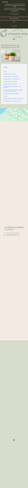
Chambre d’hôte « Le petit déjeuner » (12, 79)
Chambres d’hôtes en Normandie (11, 93)
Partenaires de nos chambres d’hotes (12, 101)
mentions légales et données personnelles (13, 98)
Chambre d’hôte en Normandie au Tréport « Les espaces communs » (13, 90)
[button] (14, 39)
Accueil (5, 71)
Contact (5, 96)
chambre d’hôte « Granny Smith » (11, 76)
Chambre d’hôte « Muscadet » (10, 81)
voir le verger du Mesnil (11, 234)
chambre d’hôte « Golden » (10, 74)
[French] (7, 1)
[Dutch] (3, 1)
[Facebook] (1, 373)
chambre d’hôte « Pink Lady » (10, 83)
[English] (5, 1)
